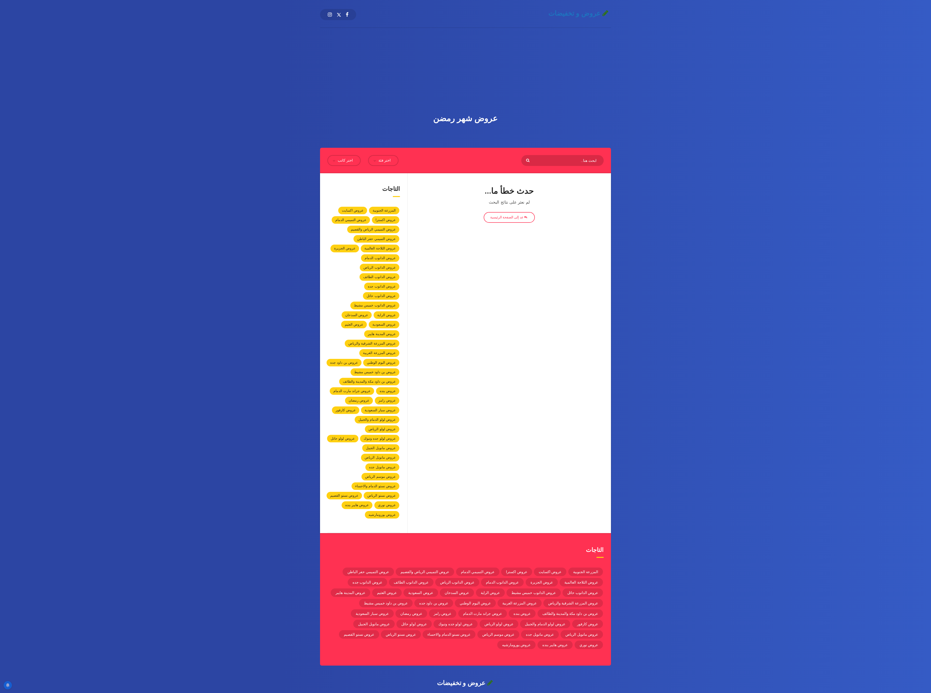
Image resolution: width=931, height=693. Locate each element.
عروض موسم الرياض (380, 476)
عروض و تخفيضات (575, 13)
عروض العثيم (354, 324)
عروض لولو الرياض (382, 429)
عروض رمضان (359, 400)
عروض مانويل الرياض (380, 457)
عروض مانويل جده (382, 467)
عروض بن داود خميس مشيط (375, 372)
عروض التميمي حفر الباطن (376, 238)
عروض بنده (388, 390)
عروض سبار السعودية (380, 410)
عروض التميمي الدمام (351, 219)
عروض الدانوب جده (382, 286)
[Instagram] (330, 14)
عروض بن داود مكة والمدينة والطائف (369, 381)
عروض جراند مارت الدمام (351, 390)
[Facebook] (347, 14)
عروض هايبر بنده (357, 505)
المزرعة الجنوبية (384, 210)
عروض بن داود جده (344, 362)
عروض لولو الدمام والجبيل (377, 419)
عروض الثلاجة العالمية (380, 248)
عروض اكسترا (386, 219)
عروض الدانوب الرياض (379, 267)
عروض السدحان (356, 315)
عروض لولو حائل (343, 438)
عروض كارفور (346, 410)
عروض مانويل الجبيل (381, 448)
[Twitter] (339, 14)
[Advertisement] (465, 64)
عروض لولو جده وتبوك (380, 438)
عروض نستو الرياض (381, 495)
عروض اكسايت (352, 210)
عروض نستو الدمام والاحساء (375, 486)
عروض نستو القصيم (344, 495)
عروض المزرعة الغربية (379, 352)
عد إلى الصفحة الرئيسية (507, 217)
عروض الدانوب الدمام (380, 258)
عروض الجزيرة (344, 248)
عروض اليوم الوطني (381, 362)
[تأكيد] (528, 160)
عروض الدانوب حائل (381, 295)
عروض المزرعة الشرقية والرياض (372, 343)
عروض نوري (387, 505)
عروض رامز (387, 400)
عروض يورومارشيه (382, 514)
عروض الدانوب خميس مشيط (375, 305)
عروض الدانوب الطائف (379, 276)
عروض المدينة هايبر (382, 333)
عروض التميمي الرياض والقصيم (373, 229)
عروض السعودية (384, 324)
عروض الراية (386, 315)
